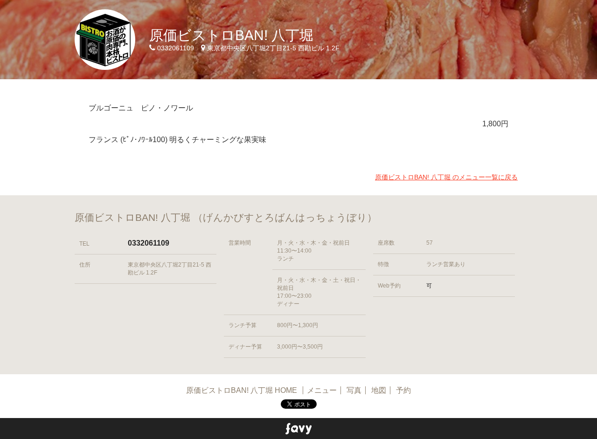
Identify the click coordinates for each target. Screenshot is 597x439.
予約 (403, 390)
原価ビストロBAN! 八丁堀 (231, 35)
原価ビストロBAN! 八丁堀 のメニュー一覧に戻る (446, 177)
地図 (378, 390)
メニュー (322, 390)
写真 (354, 390)
